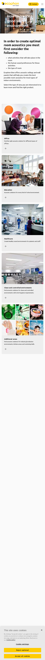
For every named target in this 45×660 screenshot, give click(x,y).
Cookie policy (10, 640)
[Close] (41, 630)
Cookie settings (22, 644)
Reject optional (22, 650)
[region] (22, 643)
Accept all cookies (22, 656)
